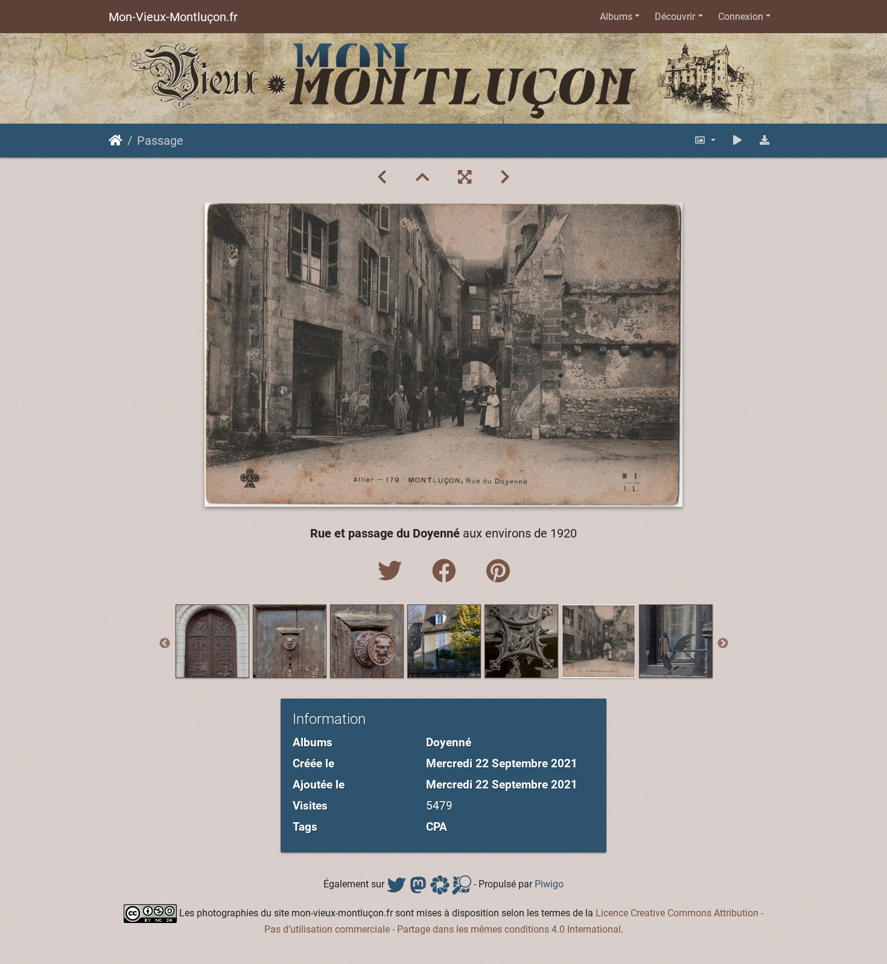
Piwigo (549, 884)
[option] (212, 641)
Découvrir (675, 16)
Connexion (740, 16)
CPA (436, 827)
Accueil (115, 140)
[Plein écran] (465, 177)
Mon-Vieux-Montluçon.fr (173, 17)
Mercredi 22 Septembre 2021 (501, 763)
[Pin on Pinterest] (498, 571)
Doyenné (448, 742)
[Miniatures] (422, 177)
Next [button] (723, 644)
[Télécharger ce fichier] (764, 140)
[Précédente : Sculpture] (382, 177)
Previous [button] (165, 644)
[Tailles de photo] (704, 140)
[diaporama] (737, 140)
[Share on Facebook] (447, 571)
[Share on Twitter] (393, 571)
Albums (616, 16)
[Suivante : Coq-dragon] (505, 177)
